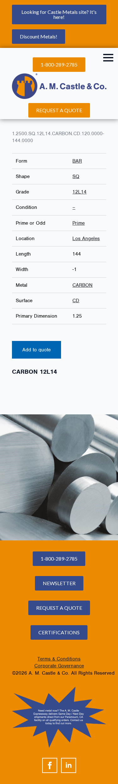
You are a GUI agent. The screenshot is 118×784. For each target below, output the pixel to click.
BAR (77, 161)
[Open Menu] (108, 58)
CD (75, 300)
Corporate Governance (59, 666)
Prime (78, 223)
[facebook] (49, 765)
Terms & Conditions (59, 659)
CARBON (82, 285)
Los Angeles (86, 238)
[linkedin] (68, 765)
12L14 (79, 192)
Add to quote (36, 350)
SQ (75, 176)
